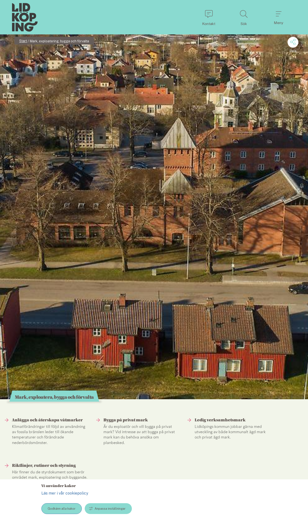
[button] (208, 17)
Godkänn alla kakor (62, 508)
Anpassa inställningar (110, 508)
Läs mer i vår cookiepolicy (64, 493)
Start (23, 41)
